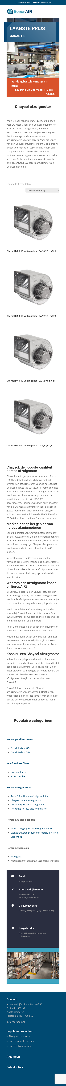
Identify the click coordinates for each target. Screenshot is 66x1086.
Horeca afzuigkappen (20, 1046)
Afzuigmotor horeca (19, 1036)
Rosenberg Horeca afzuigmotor (27, 804)
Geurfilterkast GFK (20, 748)
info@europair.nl (26, 881)
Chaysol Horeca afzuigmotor (26, 800)
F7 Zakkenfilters (19, 776)
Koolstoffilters (18, 772)
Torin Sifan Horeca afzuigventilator (29, 796)
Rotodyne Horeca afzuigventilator (29, 808)
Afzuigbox (16, 856)
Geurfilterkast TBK (20, 752)
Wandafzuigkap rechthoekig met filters (31, 828)
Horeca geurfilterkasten (21, 1041)
